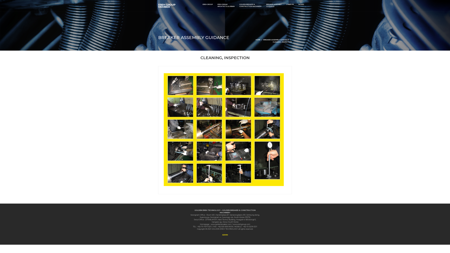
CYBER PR (290, 4)
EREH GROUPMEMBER (166, 6)
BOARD (301, 4)
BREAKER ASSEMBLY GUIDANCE (276, 40)
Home (258, 40)
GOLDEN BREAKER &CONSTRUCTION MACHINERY (250, 5)
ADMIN (225, 235)
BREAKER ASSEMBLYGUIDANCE (274, 5)
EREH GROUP (208, 4)
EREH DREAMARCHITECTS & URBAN (226, 5)
